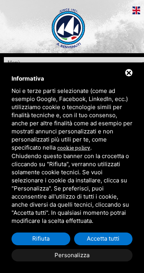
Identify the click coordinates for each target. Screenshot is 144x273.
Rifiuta (41, 238)
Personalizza (72, 255)
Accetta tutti (103, 238)
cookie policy (73, 147)
